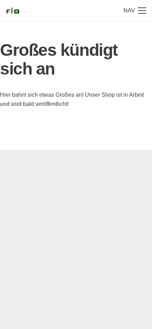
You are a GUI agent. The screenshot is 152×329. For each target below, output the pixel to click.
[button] (135, 10)
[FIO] (12, 10)
